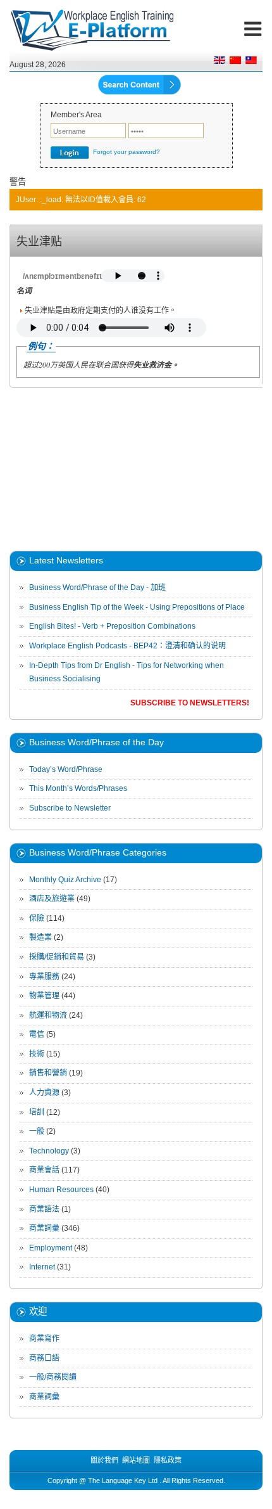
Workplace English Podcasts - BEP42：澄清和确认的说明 (127, 645)
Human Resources (62, 1189)
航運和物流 (48, 1015)
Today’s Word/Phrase (65, 769)
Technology (49, 1150)
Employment (50, 1247)
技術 (36, 1054)
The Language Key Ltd (123, 1480)
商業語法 (44, 1209)
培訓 (36, 1112)
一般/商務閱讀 (53, 1377)
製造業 (40, 937)
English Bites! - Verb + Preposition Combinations (112, 626)
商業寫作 (44, 1338)
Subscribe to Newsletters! (189, 702)
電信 (36, 1034)
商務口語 (44, 1358)
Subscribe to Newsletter (70, 808)
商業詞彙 (44, 1228)
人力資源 (44, 1092)
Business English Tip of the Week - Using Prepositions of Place (137, 607)
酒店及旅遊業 (52, 898)
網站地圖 (136, 1460)
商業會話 (44, 1169)
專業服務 (44, 976)
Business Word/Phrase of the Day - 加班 (97, 587)
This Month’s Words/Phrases (78, 788)
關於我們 (104, 1460)
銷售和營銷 (48, 1073)
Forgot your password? (126, 151)
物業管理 (44, 995)
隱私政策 (168, 1460)
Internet (42, 1266)
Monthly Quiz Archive (65, 879)
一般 (36, 1131)
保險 (36, 918)
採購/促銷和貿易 (56, 957)
